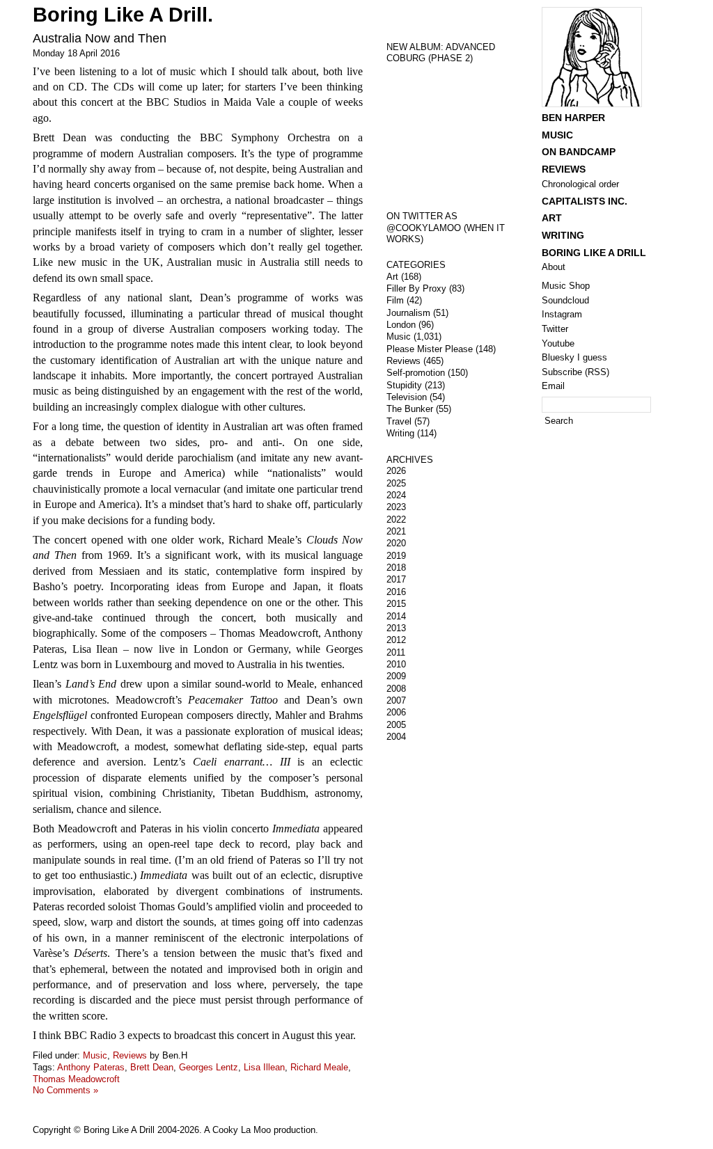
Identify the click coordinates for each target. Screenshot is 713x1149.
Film (395, 300)
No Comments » (65, 1090)
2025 (396, 483)
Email (553, 386)
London (401, 324)
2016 (396, 592)
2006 (396, 712)
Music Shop (566, 285)
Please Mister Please (429, 349)
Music (95, 1055)
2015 (396, 604)
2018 (396, 567)
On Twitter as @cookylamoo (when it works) (445, 227)
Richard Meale (319, 1067)
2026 (396, 471)
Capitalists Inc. (584, 201)
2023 (396, 507)
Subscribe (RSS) (575, 372)
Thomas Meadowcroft (76, 1079)
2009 (396, 676)
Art (392, 276)
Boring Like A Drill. (123, 14)
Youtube (558, 343)
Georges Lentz (208, 1067)
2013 (396, 628)
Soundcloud (565, 300)
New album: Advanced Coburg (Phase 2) (440, 53)
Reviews (130, 1055)
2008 (396, 688)
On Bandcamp (579, 151)
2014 (396, 616)
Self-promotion (415, 372)
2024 (396, 495)
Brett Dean (151, 1067)
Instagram (562, 314)
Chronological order (580, 184)
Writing (400, 433)
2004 (396, 736)
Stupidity (404, 385)
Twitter (555, 329)
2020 (396, 543)
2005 (396, 725)
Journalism (408, 313)
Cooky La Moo (241, 1130)
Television (406, 397)
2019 (396, 555)
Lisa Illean (264, 1067)
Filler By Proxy (416, 288)
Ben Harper (573, 117)
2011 (395, 652)
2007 (396, 700)
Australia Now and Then (99, 38)
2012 (396, 640)
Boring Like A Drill (594, 252)
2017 (396, 579)
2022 (396, 519)
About (553, 267)
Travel (399, 421)
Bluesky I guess (574, 357)
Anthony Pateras (91, 1067)
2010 (396, 664)
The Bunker (409, 409)
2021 (396, 531)
